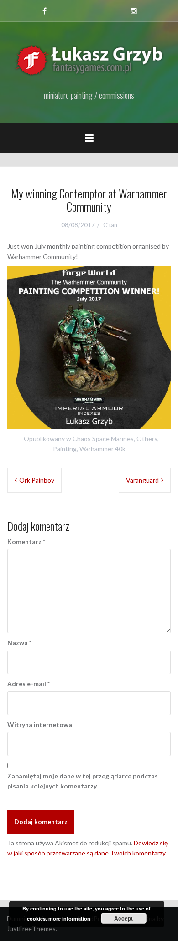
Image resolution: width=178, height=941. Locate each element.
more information (69, 918)
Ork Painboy (36, 480)
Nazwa (19, 642)
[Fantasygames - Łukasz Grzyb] (89, 60)
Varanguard (142, 480)
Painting (65, 449)
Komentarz (26, 541)
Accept (123, 918)
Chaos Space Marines (103, 439)
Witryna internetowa (39, 724)
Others (146, 439)
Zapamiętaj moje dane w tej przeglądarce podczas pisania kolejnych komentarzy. (82, 781)
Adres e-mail (28, 683)
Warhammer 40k (102, 449)
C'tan (110, 225)
